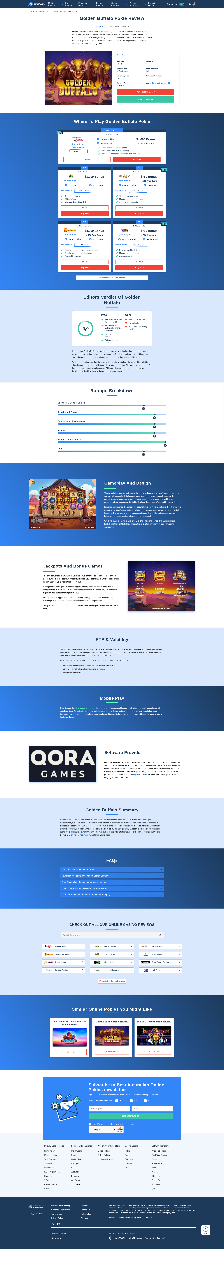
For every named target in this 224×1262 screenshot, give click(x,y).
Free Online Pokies (43, 11)
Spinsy (74, 1168)
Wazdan (155, 1172)
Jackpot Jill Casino (111, 970)
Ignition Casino (61, 970)
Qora (115, 507)
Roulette (128, 1155)
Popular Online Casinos (81, 1146)
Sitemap (84, 1218)
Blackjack (129, 1159)
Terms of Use (56, 1214)
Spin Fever (75, 1184)
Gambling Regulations (60, 1210)
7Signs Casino (110, 954)
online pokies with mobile (84, 708)
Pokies (134, 4)
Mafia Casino (60, 946)
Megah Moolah (50, 1155)
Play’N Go (156, 1180)
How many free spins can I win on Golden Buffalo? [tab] (84, 876)
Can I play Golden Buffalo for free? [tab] (77, 869)
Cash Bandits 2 (50, 1184)
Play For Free (144, 99)
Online (115, 4)
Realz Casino (157, 946)
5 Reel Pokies (104, 1155)
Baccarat (128, 1163)
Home (30, 11)
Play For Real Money (145, 92)
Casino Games (131, 1146)
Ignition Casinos (141, 774)
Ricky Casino (60, 962)
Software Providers (160, 1146)
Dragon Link (49, 1176)
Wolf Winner (76, 1180)
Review (87, 159)
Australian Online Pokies (109, 1146)
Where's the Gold (51, 1168)
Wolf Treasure (50, 1159)
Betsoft (155, 1159)
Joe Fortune (157, 954)
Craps (127, 1168)
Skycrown (75, 1176)
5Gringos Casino (62, 954)
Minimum (82, 4)
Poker (127, 1151)
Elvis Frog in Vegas (52, 1172)
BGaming (156, 1176)
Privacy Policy (57, 1218)
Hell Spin (156, 970)
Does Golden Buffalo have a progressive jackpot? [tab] (84, 882)
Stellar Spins (76, 1151)
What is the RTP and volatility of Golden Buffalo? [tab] (84, 888)
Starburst (48, 1163)
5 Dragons (48, 1180)
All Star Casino (110, 962)
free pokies (76, 44)
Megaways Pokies (105, 1159)
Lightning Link (50, 1151)
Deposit (152, 4)
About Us (85, 1206)
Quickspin (156, 1189)
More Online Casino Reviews (112, 278)
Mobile (51, 4)
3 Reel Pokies (104, 1151)
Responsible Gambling (60, 1206)
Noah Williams (99, 27)
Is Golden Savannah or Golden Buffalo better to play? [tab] (86, 895)
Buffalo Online (50, 1189)
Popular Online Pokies (54, 1146)
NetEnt (155, 1168)
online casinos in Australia (82, 835)
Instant (99, 4)
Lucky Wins (76, 1159)
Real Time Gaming (159, 1155)
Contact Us (85, 1210)
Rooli (73, 1155)
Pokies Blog (86, 1214)
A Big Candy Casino (160, 962)
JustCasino (75, 1172)
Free (68, 4)
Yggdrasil (156, 1184)
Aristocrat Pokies (159, 1151)
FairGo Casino (110, 946)
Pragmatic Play (158, 1163)
